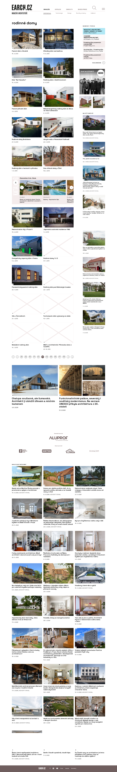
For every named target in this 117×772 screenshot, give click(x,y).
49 (26, 357)
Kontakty (73, 768)
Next (71, 187)
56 (55, 357)
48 (21, 357)
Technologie (59, 13)
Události (93, 13)
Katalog (58, 9)
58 (64, 357)
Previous (22, 187)
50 (30, 357)
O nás (61, 768)
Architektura (47, 13)
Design (69, 13)
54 (47, 357)
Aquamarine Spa (28, 178)
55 (51, 357)
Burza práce (82, 9)
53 (43, 357)
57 (60, 357)
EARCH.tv (69, 9)
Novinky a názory (81, 13)
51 (34, 357)
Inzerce (67, 768)
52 (38, 357)
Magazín (47, 9)
